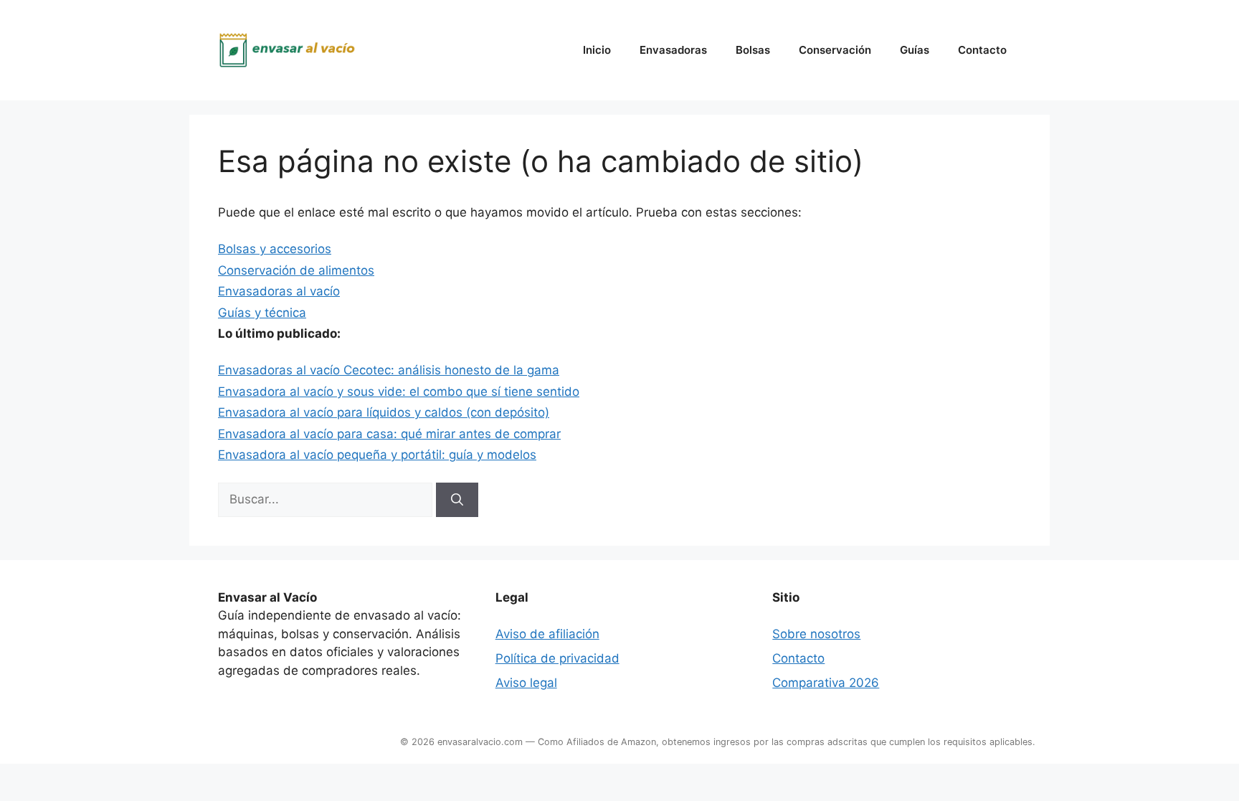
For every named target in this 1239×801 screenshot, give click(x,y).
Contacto (982, 50)
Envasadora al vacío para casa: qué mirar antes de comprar (389, 434)
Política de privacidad (557, 658)
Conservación (835, 50)
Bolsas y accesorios (274, 249)
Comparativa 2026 (825, 683)
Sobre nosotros (816, 634)
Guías (914, 50)
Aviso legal (526, 683)
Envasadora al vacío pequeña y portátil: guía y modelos (377, 454)
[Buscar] (457, 500)
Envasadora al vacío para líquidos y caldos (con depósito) (383, 412)
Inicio (597, 50)
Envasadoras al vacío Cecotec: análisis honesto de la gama (388, 370)
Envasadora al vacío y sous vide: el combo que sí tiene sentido (398, 391)
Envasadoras (673, 50)
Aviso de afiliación (547, 634)
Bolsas (753, 50)
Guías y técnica (262, 312)
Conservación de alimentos (296, 270)
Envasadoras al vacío (279, 291)
